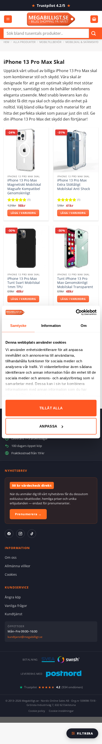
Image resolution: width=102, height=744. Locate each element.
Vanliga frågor (16, 605)
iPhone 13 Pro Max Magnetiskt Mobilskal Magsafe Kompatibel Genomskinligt (24, 186)
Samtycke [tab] (18, 325)
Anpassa (48, 426)
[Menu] (8, 19)
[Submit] (93, 33)
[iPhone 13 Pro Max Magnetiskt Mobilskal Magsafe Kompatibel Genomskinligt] (26, 149)
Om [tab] (84, 325)
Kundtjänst (13, 614)
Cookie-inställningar (61, 711)
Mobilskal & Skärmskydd (82, 42)
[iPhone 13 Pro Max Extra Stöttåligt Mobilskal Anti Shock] (75, 149)
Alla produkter (24, 42)
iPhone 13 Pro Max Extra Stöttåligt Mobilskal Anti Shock (73, 184)
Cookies (11, 574)
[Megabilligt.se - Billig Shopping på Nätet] (51, 19)
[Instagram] (20, 533)
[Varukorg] (94, 19)
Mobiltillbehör (50, 42)
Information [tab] (51, 325)
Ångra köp (13, 597)
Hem (6, 42)
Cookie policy (36, 711)
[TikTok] (32, 533)
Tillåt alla (51, 408)
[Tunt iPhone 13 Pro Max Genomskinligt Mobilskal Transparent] (75, 247)
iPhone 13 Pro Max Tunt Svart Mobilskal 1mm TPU (23, 283)
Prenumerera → (28, 514)
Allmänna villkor (17, 566)
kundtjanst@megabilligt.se (25, 637)
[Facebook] (9, 533)
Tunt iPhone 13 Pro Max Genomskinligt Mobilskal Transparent (75, 283)
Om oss (11, 557)
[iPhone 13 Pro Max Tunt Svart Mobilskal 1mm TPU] (26, 247)
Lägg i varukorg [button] (23, 213)
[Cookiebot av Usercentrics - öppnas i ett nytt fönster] (76, 312)
